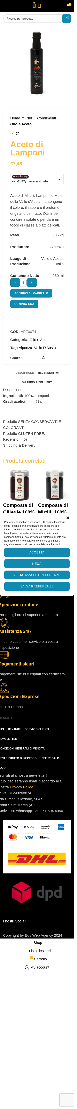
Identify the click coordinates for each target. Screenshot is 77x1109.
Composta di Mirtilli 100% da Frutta (53, 512)
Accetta (37, 552)
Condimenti (46, 118)
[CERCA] (66, 18)
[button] (68, 518)
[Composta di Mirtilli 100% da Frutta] (54, 485)
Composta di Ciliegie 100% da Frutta (18, 512)
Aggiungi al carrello (31, 293)
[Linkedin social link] (37, 359)
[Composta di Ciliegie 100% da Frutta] (19, 485)
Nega (37, 563)
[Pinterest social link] (31, 359)
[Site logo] (37, 6)
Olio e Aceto (21, 124)
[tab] (25, 373)
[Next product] (22, 133)
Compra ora (24, 304)
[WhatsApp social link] (43, 358)
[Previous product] (12, 133)
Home (15, 118)
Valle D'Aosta (45, 348)
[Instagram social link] (28, 928)
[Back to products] (17, 133)
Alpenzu (25, 348)
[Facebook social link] (25, 359)
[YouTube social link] (37, 928)
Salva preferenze (37, 586)
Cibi (28, 118)
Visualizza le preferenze (37, 575)
